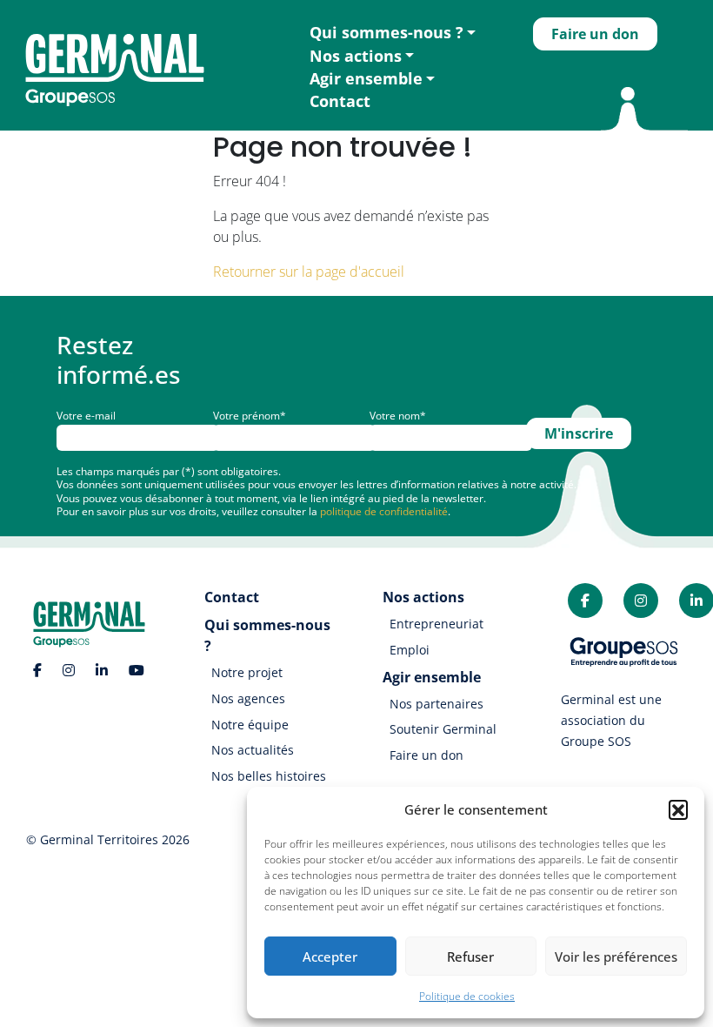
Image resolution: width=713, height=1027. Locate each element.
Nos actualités (252, 750)
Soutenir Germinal (443, 729)
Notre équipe (250, 724)
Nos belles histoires (268, 776)
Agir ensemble (366, 78)
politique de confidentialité (384, 511)
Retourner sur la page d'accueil (308, 271)
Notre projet (247, 672)
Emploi (410, 649)
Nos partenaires (436, 703)
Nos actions (356, 55)
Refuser (470, 956)
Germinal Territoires (99, 839)
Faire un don (595, 34)
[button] (678, 809)
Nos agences (248, 698)
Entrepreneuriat (436, 623)
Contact (340, 101)
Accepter (330, 956)
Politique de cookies (467, 996)
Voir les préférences (616, 956)
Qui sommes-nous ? (386, 32)
